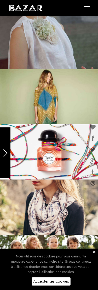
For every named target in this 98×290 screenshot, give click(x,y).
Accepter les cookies (51, 281)
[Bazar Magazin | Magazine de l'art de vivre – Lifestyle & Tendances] (25, 7)
